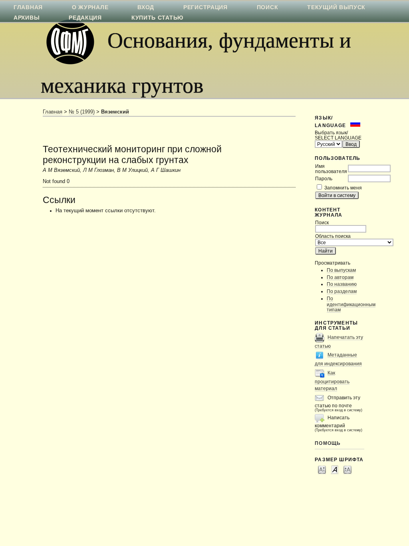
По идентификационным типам (351, 304)
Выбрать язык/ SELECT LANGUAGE (338, 135)
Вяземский (115, 112)
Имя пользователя (331, 168)
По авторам (340, 277)
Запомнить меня (343, 187)
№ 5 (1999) (82, 112)
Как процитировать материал (332, 380)
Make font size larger (347, 469)
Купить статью (157, 17)
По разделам (342, 291)
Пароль (323, 178)
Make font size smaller (322, 469)
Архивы (27, 17)
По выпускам (341, 270)
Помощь (328, 443)
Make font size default (335, 469)
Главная (52, 112)
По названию (342, 284)
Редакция (85, 17)
